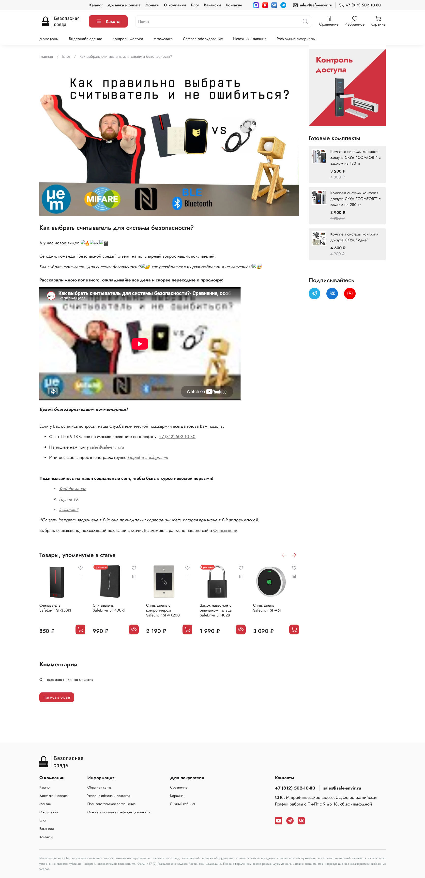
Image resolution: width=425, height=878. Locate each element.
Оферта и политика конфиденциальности (119, 812)
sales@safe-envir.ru (315, 5)
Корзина (176, 795)
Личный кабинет (182, 803)
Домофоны (49, 39)
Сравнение (178, 787)
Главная (46, 56)
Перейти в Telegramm (148, 457)
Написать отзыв (57, 697)
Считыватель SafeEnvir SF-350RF (55, 607)
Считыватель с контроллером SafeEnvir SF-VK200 (163, 610)
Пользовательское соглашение (111, 803)
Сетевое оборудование (203, 39)
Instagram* (68, 509)
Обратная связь (99, 787)
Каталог (96, 5)
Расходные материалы (296, 39)
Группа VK (68, 499)
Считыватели (225, 530)
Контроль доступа (127, 39)
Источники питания (249, 39)
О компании (175, 5)
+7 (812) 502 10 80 (363, 5)
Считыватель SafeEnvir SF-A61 (267, 607)
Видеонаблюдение (85, 39)
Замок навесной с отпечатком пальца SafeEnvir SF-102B (216, 610)
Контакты (234, 5)
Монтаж (152, 5)
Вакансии (212, 5)
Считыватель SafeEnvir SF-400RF (109, 607)
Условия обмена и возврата (108, 795)
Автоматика (163, 39)
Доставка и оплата (123, 5)
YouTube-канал (72, 488)
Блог (195, 5)
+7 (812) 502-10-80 (295, 788)
